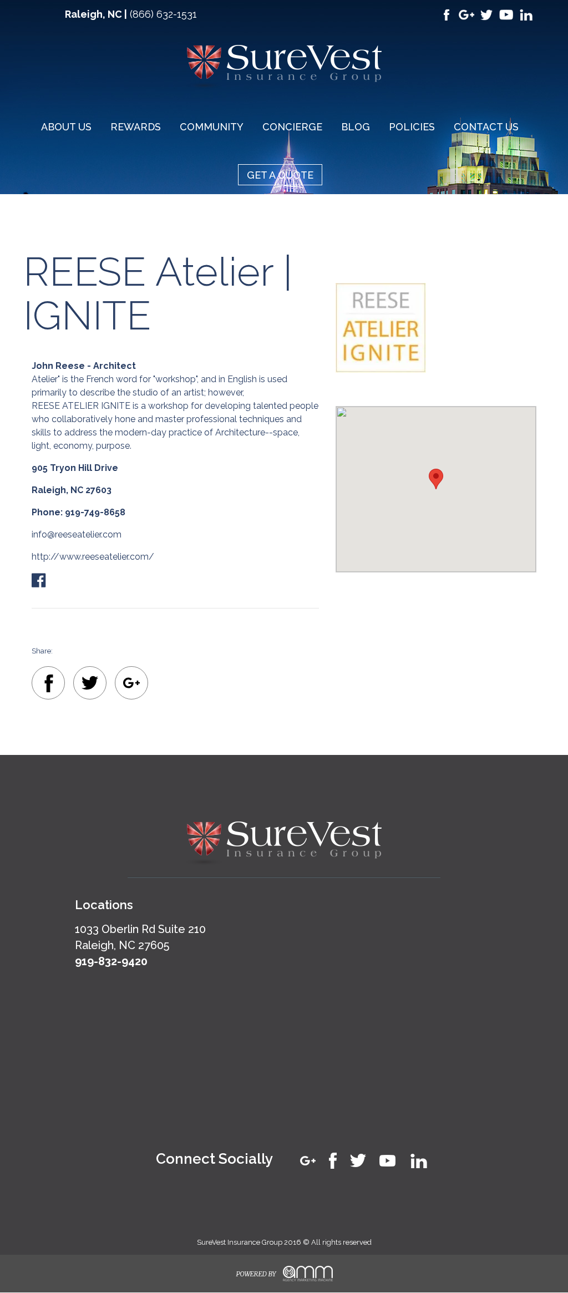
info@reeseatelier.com (76, 534)
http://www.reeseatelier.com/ (93, 556)
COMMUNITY (212, 127)
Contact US (486, 127)
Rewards (135, 127)
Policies (412, 127)
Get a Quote (280, 175)
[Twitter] (90, 685)
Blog (355, 127)
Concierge (292, 127)
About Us (66, 127)
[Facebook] (48, 685)
